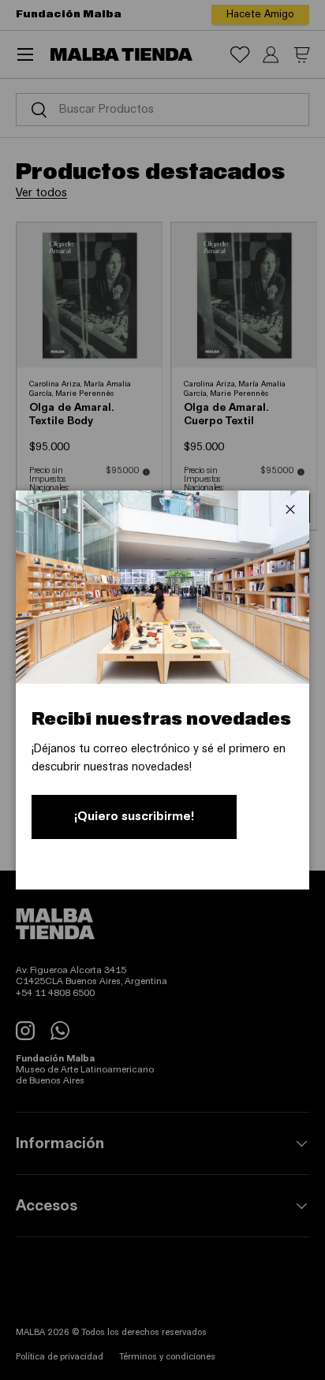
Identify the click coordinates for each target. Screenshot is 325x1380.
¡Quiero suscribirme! (134, 816)
